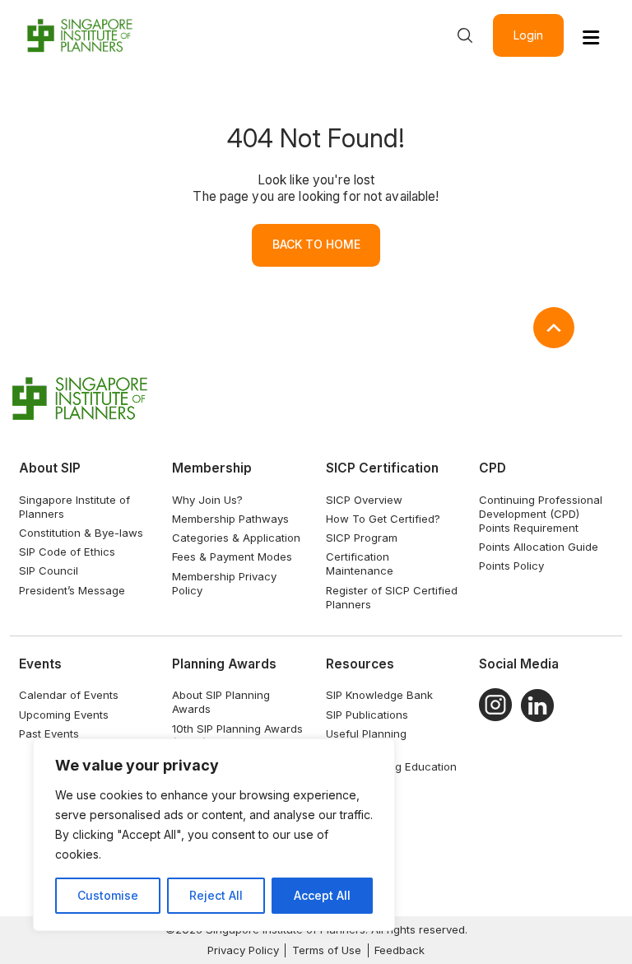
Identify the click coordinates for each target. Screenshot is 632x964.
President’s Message (72, 590)
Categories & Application (236, 537)
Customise (107, 895)
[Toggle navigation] (591, 37)
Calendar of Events (68, 694)
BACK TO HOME (316, 244)
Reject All (216, 895)
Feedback (399, 950)
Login (528, 35)
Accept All (322, 895)
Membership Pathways (230, 518)
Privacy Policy (243, 950)
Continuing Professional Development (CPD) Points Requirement (540, 513)
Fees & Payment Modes (232, 556)
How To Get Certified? (383, 518)
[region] (214, 834)
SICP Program (361, 537)
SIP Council (48, 570)
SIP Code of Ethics (67, 551)
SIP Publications (367, 714)
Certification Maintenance (359, 563)
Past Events (49, 733)
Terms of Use (326, 950)
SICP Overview (364, 499)
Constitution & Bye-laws (81, 532)
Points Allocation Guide (538, 546)
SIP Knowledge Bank (379, 694)
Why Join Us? (207, 499)
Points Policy (511, 565)
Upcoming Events (64, 714)
